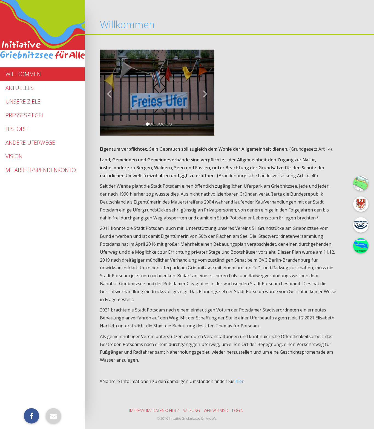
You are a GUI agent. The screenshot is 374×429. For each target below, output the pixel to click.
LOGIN (237, 410)
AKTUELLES (19, 87)
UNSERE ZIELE (23, 101)
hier (239, 381)
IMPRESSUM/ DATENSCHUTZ (154, 410)
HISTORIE (16, 129)
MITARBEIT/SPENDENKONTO (40, 170)
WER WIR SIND (216, 410)
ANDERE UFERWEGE (30, 142)
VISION (13, 156)
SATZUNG (191, 410)
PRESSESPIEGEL (24, 115)
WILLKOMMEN (23, 74)
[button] (108, 93)
